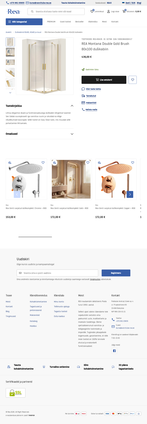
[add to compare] (10, 163)
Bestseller (79, 21)
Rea (7, 205)
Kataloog (33, 321)
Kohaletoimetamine (38, 301)
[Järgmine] (130, 194)
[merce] (31, 415)
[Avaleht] (14, 11)
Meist (104, 21)
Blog (7, 311)
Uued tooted (65, 21)
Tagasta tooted (60, 311)
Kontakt (114, 21)
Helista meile (91, 109)
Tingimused (11, 316)
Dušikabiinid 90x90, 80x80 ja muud (28, 32)
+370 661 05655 (17, 2)
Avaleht (8, 32)
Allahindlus (92, 21)
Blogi (139, 2)
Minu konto (59, 301)
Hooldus (33, 326)
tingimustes (95, 279)
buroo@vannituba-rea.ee (40, 2)
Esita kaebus (59, 316)
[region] (10, 66)
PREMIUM (51, 21)
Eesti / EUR (130, 2)
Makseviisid (34, 315)
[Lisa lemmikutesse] (43, 163)
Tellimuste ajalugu (62, 306)
